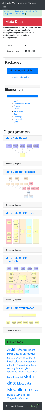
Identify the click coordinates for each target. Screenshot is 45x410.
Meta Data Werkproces (20, 308)
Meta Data (20, 14)
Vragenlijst (12, 398)
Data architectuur (24, 353)
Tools (16, 114)
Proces (17, 106)
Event (19, 368)
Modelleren (18, 389)
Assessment (28, 350)
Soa (23, 395)
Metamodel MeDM (21, 77)
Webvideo (24, 398)
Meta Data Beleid (16, 138)
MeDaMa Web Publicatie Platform (19, 3)
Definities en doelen (22, 103)
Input (16, 101)
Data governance (18, 357)
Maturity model (15, 377)
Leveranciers (19, 119)
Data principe (24, 365)
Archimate (14, 349)
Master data (31, 371)
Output (17, 122)
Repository (14, 394)
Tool (28, 395)
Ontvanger (18, 116)
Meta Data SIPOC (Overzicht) (16, 259)
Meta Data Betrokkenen (20, 171)
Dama (10, 354)
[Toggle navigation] (5, 7)
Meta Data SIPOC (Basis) (21, 213)
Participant (18, 111)
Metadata (24, 383)
